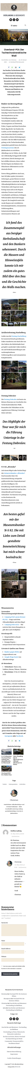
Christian (13, 60)
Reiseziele (21, 62)
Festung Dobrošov (10, 399)
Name (3, 940)
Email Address (5, 948)
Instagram (8, 736)
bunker (5, 784)
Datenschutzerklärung (14, 1051)
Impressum (14, 1054)
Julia (4, 1008)
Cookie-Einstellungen (14, 1058)
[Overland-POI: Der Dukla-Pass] (6, 769)
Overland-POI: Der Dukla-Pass (6, 774)
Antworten (15, 836)
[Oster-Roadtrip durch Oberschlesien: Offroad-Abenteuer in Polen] (18, 752)
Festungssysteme (7, 148)
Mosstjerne (7, 998)
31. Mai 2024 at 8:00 (17, 834)
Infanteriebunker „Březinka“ (14, 473)
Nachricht (4, 923)
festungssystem (13, 784)
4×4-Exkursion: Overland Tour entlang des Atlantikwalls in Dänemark (6, 759)
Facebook (19, 736)
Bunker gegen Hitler (12, 652)
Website (3, 956)
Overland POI (14, 62)
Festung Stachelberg (19, 336)
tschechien (22, 784)
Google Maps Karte (11, 657)
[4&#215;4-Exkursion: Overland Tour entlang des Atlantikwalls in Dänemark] (6, 752)
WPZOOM (17, 1067)
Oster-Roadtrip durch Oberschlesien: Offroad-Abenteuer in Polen (18, 760)
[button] (14, 26)
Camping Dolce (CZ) (12, 625)
